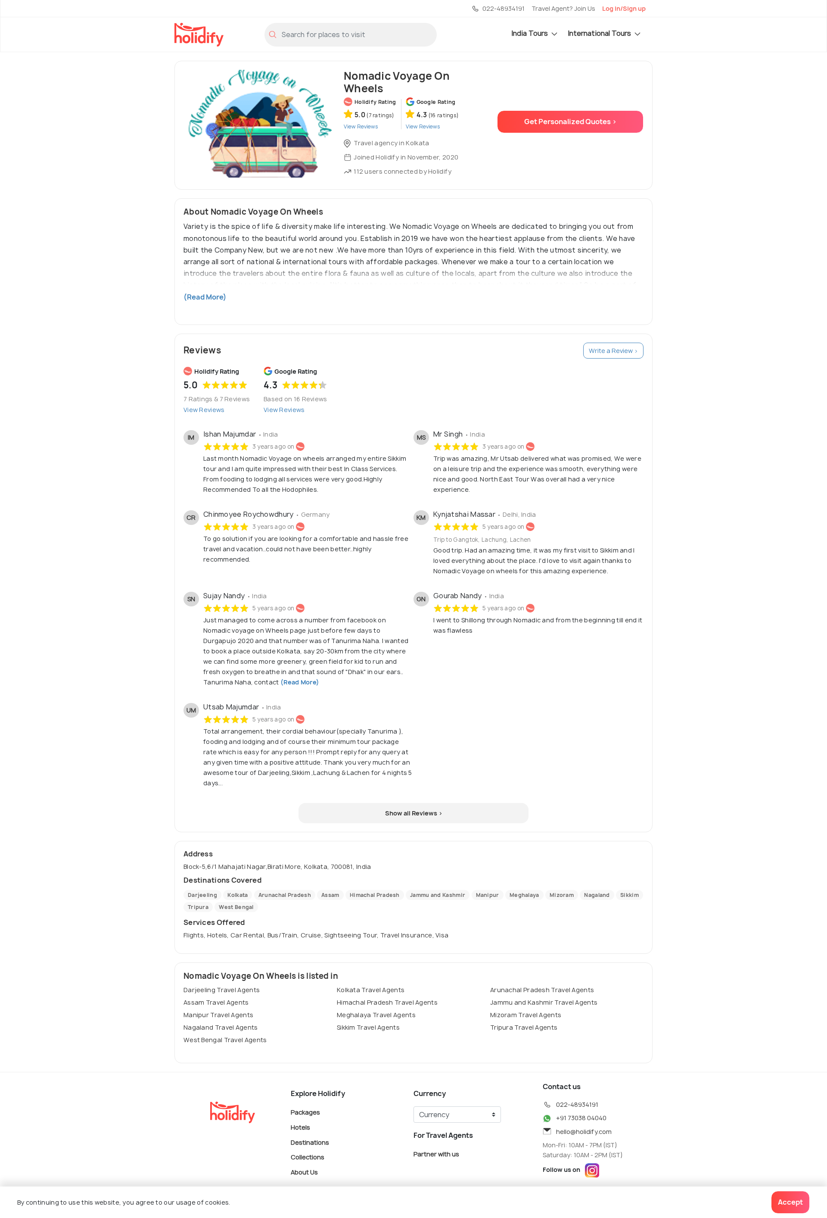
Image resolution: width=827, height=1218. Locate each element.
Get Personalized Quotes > (570, 121)
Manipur (487, 895)
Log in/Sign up (624, 8)
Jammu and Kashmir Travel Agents (543, 1002)
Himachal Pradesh (375, 895)
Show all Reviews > (413, 813)
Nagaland (596, 895)
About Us (304, 1172)
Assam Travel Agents (216, 1002)
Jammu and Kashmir (437, 895)
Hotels (300, 1127)
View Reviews (204, 410)
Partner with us (436, 1154)
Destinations (310, 1142)
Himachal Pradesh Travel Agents (387, 1002)
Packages (305, 1112)
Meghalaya (524, 895)
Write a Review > (613, 351)
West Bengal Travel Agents (225, 1040)
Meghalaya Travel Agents (376, 1015)
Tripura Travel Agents (523, 1027)
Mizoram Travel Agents (525, 1015)
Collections (307, 1157)
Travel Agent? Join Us (563, 8)
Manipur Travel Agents (218, 1015)
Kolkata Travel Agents (370, 990)
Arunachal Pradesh (284, 895)
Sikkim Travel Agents (368, 1027)
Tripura (198, 907)
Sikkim (629, 895)
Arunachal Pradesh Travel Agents (542, 990)
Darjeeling (202, 895)
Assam (330, 895)
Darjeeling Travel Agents (221, 990)
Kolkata (237, 895)
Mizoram (562, 895)
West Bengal (236, 907)
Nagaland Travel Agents (220, 1027)
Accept (790, 1202)
